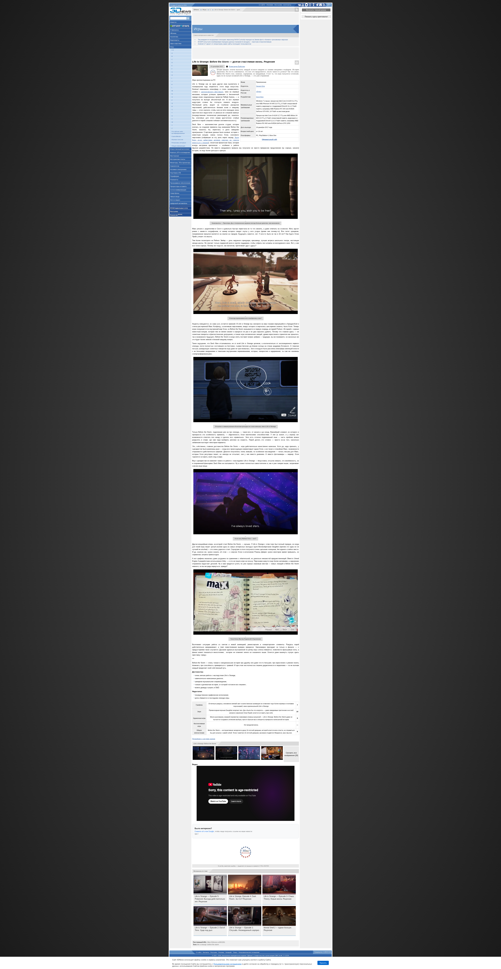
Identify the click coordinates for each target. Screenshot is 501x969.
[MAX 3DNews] (306, 5)
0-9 (173, 50)
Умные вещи (174, 197)
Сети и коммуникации (178, 190)
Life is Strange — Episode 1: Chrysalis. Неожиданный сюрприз (244, 929)
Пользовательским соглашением (227, 964)
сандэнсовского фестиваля (212, 92)
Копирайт (229, 952)
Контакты (287, 5)
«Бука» (258, 92)
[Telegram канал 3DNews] (317, 5)
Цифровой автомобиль (178, 203)
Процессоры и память (178, 186)
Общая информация (178, 146)
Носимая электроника (178, 169)
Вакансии (176, 215)
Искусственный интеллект (180, 149)
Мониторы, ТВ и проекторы (180, 163)
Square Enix (260, 86)
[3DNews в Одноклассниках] (313, 5)
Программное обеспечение (180, 183)
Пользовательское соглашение (249, 952)
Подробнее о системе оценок (203, 739)
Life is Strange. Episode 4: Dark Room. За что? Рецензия (242, 897)
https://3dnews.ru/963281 (216, 942)
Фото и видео (175, 200)
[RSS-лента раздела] (297, 10)
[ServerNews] (180, 26)
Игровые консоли (177, 139)
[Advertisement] (245, 18)
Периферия (174, 176)
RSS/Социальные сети (179, 208)
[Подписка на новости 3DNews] (320, 5)
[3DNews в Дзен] (310, 5)
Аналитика (174, 37)
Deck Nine (260, 97)
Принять (323, 963)
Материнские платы (177, 159)
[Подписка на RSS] (324, 5)
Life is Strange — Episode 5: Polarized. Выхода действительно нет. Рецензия (210, 899)
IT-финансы (174, 30)
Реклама (270, 5)
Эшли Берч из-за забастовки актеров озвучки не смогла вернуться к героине (215, 140)
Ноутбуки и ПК (175, 173)
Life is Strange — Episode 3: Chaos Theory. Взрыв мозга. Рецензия (279, 897)
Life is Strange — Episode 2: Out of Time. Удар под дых (210, 929)
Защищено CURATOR (322, 952)
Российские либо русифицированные (178, 132)
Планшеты (174, 180)
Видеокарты (174, 40)
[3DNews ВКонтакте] (299, 5)
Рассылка (278, 5)
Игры (172, 47)
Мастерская (174, 156)
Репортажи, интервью (179, 143)
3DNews (196, 9)
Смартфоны (174, 193)
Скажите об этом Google (204, 831)
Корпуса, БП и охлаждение (180, 152)
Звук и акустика (175, 44)
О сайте (262, 5)
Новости (173, 22)
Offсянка (173, 33)
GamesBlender (176, 136)
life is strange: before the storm (208, 945)
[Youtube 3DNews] (303, 5)
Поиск (235, 952)
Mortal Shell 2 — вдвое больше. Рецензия (278, 929)
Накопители (174, 166)
